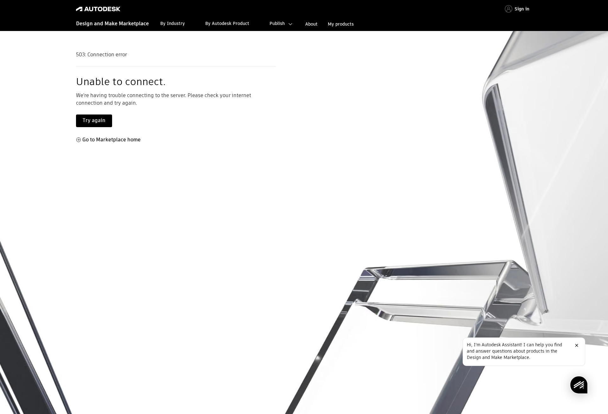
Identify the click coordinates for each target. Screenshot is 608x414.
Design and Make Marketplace (112, 23)
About (311, 24)
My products (341, 24)
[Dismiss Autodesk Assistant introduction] (577, 345)
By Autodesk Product (227, 23)
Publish (277, 23)
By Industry (172, 23)
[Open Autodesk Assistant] (579, 385)
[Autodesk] (98, 9)
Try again (94, 120)
